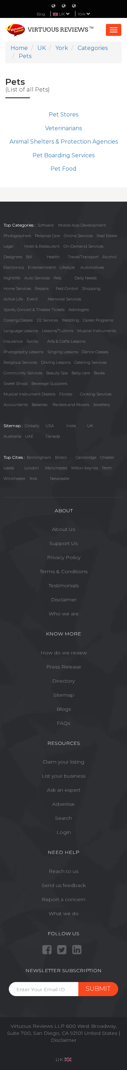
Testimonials (64, 585)
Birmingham (39, 457)
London (31, 468)
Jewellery (101, 404)
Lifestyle (67, 267)
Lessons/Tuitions (57, 330)
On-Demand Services (83, 246)
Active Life (13, 299)
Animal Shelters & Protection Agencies (64, 141)
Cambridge (86, 457)
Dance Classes (95, 351)
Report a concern (63, 899)
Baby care (81, 373)
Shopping (91, 288)
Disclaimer (64, 599)
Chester (107, 457)
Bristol (61, 457)
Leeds (9, 468)
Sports (32, 341)
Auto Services (37, 278)
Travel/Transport (83, 256)
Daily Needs (85, 278)
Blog (41, 14)
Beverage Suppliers (49, 383)
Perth (107, 468)
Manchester (56, 468)
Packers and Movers (71, 404)
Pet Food (63, 168)
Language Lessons (21, 330)
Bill (29, 256)
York (82, 14)
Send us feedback (64, 885)
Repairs (42, 288)
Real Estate (107, 235)
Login (63, 832)
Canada (53, 436)
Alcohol (109, 256)
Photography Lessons (23, 351)
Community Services (23, 373)
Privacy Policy (63, 557)
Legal (8, 246)
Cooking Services (95, 394)
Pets (57, 278)
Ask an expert (63, 790)
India (71, 425)
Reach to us (63, 871)
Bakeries (39, 404)
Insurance (13, 341)
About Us (63, 529)
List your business (63, 776)
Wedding (70, 320)
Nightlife (12, 278)
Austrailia (12, 436)
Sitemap (63, 695)
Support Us (63, 543)
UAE (29, 436)
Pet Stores (63, 114)
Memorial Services (64, 299)
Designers (13, 256)
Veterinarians (63, 128)
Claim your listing (63, 762)
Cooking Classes (18, 320)
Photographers (17, 235)
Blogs (63, 709)
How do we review (64, 653)
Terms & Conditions (63, 571)
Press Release (63, 667)
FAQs (63, 723)
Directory (63, 681)
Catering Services (90, 362)
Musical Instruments (96, 330)
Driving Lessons (56, 362)
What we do (64, 913)
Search (63, 818)
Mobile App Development (82, 225)
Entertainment (42, 267)
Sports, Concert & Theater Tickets (34, 309)
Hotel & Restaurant (42, 246)
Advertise (63, 804)
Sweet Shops (16, 383)
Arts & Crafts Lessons (66, 341)
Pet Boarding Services (63, 155)
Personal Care (47, 235)
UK (90, 425)
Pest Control (67, 288)
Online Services (78, 235)
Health (53, 256)
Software (45, 225)
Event (32, 299)
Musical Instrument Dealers (29, 394)
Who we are (64, 613)
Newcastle (59, 478)
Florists (65, 394)
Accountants (16, 404)
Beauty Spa (57, 373)
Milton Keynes (84, 468)
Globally (32, 425)
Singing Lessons (62, 351)
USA (50, 425)
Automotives (92, 267)
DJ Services (47, 320)
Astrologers (78, 309)
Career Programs (98, 320)
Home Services (17, 288)
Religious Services (20, 362)
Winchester (14, 478)
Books (99, 373)
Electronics (14, 267)
